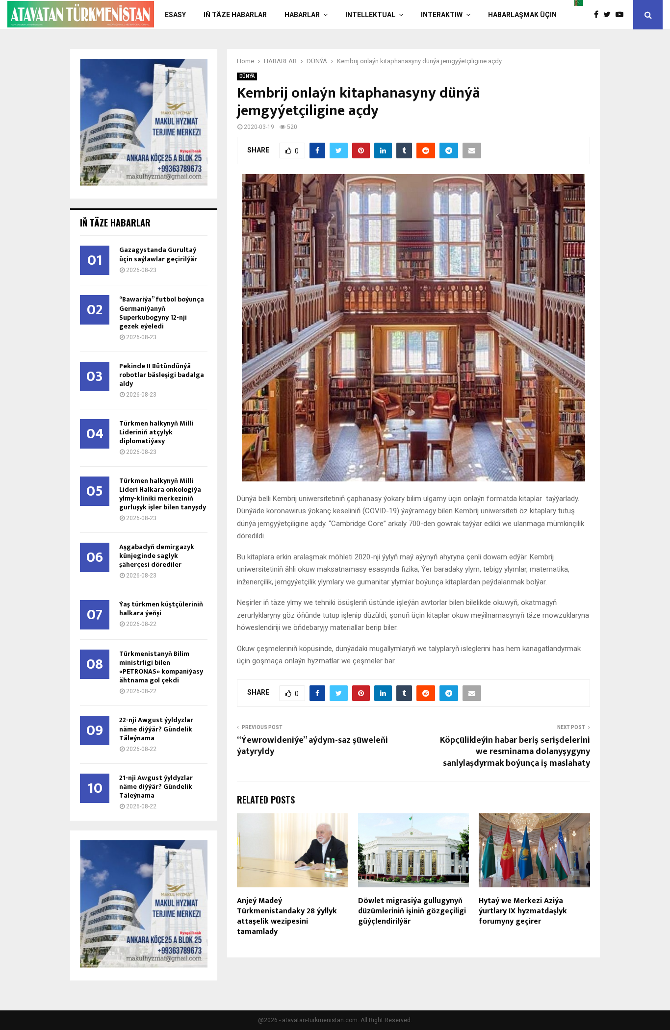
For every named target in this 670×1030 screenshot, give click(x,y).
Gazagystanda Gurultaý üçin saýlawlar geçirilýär (158, 254)
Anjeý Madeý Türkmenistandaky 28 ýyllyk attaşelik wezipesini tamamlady (287, 916)
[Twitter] (609, 15)
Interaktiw (442, 15)
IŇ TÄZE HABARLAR (235, 15)
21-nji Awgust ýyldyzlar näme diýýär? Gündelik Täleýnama (156, 786)
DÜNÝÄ (247, 76)
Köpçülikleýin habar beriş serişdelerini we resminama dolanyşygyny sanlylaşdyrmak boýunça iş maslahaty (515, 752)
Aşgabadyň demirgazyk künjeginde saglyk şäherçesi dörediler (156, 555)
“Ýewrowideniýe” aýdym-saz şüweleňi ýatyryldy (312, 746)
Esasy (175, 15)
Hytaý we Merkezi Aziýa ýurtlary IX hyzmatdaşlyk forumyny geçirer (523, 911)
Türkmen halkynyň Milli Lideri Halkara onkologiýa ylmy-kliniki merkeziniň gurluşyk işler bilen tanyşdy (162, 494)
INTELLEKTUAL (370, 15)
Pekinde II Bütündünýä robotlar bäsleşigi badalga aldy (161, 374)
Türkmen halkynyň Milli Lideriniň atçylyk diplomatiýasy (156, 432)
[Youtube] (622, 15)
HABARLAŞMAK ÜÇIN (522, 15)
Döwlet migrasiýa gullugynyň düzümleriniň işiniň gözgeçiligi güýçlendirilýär (412, 911)
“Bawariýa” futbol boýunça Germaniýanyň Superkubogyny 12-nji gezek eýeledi (161, 312)
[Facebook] (598, 15)
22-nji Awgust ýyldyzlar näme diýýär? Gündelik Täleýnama (156, 728)
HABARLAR (302, 15)
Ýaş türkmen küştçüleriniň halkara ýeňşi (161, 609)
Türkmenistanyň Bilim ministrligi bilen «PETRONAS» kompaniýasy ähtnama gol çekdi (161, 667)
